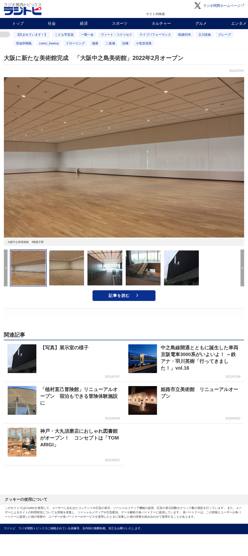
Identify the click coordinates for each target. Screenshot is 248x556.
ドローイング (75, 43)
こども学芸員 (64, 34)
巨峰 (125, 43)
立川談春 (204, 34)
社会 (52, 23)
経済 (84, 23)
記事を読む (119, 295)
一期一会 (87, 34)
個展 (95, 43)
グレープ (224, 34)
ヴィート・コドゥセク (116, 34)
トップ (18, 23)
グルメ (201, 23)
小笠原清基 (144, 43)
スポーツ (119, 23)
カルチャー (161, 23)
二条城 (110, 43)
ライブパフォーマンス (155, 34)
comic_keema (49, 43)
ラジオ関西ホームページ (221, 5)
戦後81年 (184, 34)
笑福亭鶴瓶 (24, 43)
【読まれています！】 (31, 34)
